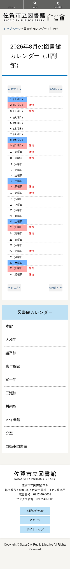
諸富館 (11, 353)
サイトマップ (35, 529)
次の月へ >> (55, 89)
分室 (9, 433)
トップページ (12, 28)
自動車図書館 (16, 446)
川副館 (11, 406)
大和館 (11, 340)
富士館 (11, 380)
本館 (9, 326)
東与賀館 (13, 366)
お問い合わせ (35, 510)
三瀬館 (11, 393)
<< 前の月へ (14, 89)
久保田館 (13, 420)
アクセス (35, 520)
